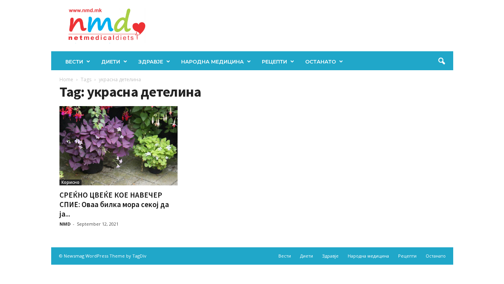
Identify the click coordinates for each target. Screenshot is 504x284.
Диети (110, 61)
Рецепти (274, 61)
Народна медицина (212, 61)
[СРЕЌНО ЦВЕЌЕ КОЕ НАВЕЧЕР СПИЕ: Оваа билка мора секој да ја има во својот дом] (118, 145)
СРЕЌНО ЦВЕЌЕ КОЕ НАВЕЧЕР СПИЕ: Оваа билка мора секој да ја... (114, 204)
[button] (441, 61)
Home (66, 79)
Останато (320, 61)
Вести (74, 61)
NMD (64, 224)
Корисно (70, 182)
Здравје (150, 61)
